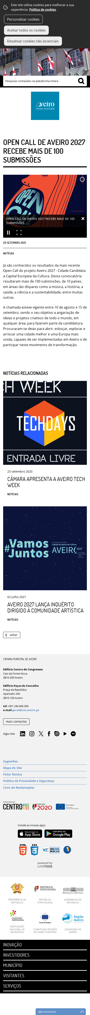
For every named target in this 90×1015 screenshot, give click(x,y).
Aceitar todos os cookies (26, 30)
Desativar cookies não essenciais (33, 41)
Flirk (73, 734)
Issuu (56, 734)
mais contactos (16, 721)
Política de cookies (42, 9)
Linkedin (22, 734)
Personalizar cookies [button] (23, 19)
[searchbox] (45, 81)
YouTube (65, 734)
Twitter (41, 734)
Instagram (31, 734)
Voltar (14, 635)
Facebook (49, 734)
